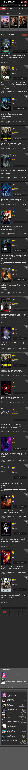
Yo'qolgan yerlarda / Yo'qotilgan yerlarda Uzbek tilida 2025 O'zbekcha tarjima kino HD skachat (13, 285)
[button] (9, 29)
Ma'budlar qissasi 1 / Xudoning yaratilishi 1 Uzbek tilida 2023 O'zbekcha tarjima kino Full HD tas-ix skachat (13, 595)
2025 (8, 88)
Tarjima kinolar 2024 (8, 61)
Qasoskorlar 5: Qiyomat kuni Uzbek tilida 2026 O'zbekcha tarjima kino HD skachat (13, 56)
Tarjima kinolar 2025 (17, 61)
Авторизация (22, 2)
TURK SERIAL (7, 13)
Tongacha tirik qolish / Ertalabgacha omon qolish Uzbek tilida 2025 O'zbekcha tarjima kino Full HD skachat (13, 256)
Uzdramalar (24, 121)
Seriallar (24, 91)
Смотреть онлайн (19, 51)
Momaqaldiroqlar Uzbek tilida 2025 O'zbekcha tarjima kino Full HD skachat (12, 144)
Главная (3, 8)
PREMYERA (24, 8)
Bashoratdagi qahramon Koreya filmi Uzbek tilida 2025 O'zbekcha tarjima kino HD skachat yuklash (13, 114)
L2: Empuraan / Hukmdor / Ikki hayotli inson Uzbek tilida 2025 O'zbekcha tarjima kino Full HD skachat (13, 171)
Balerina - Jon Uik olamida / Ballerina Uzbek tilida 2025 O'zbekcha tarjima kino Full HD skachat (13, 454)
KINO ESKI (21, 13)
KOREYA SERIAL (24, 11)
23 (20, 615)
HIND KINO (10, 11)
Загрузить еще (14, 607)
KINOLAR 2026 (10, 8)
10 (14, 615)
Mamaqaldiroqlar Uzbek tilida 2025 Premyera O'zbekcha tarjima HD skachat (13, 370)
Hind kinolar (15, 177)
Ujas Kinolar (24, 204)
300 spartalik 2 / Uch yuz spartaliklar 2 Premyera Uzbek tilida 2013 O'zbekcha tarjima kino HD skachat (12, 228)
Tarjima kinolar (7, 233)
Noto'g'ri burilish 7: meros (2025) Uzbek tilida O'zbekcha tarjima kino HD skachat (13, 567)
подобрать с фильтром (24, 35)
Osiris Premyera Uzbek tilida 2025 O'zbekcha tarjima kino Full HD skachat (12, 200)
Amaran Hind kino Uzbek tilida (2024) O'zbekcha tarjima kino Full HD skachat (12, 511)
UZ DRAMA (18, 8)
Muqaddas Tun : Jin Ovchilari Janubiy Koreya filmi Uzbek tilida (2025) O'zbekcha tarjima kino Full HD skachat (13, 426)
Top (23, 148)
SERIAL (16, 11)
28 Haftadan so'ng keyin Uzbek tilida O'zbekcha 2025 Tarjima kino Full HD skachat (11, 483)
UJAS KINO (3, 11)
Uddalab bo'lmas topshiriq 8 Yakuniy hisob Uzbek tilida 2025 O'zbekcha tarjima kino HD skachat (13, 315)
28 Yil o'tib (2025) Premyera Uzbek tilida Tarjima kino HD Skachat (13, 398)
